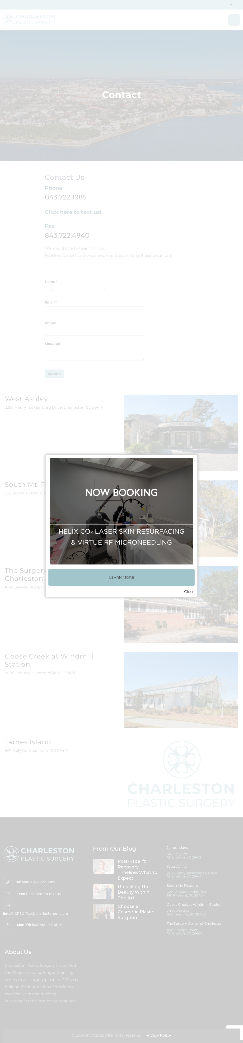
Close (189, 591)
